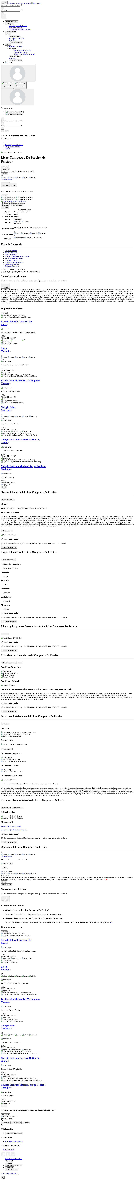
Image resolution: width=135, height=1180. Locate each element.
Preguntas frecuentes (12, 266)
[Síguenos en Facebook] (8, 1154)
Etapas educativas (11, 254)
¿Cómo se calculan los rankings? (20, 29)
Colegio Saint (8, 408)
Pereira (7, 148)
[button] (69, 62)
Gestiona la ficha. (16, 205)
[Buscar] (2, 118)
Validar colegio (34, 272)
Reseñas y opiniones (12, 264)
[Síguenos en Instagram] (13, 1154)
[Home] (5, 143)
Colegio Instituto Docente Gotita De (20, 441)
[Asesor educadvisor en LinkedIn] (3, 1154)
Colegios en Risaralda (12, 147)
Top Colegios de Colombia (14, 145)
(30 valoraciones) (6, 179)
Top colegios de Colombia (18, 26)
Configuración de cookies (13, 1165)
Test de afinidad (11, 32)
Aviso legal (9, 1161)
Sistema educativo (11, 253)
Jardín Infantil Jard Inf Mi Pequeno (20, 382)
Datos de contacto (11, 251)
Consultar (18, 219)
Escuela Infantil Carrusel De (16, 323)
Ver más (4, 313)
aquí (111, 922)
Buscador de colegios (16, 38)
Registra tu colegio (11, 21)
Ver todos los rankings (16, 28)
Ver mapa (4, 173)
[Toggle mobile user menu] (17, 97)
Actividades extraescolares (14, 258)
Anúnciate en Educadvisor (14, 1133)
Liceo (5, 349)
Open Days (13, 40)
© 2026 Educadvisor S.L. (13, 1159)
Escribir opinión (6, 884)
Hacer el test (5, 1114)
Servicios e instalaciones (13, 260)
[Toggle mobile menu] (4, 2)
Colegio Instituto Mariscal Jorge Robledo (23, 467)
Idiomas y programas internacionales (17, 256)
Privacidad (9, 1163)
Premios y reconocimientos (14, 262)
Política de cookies (12, 1170)
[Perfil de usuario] (18, 73)
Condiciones (9, 1167)
